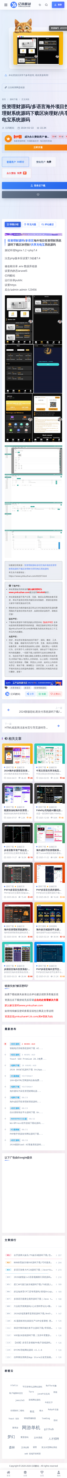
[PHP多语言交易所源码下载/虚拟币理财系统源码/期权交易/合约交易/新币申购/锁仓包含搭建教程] (49, 873)
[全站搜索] (46, 5)
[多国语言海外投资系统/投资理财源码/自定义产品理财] (17, 952)
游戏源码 (53, 926)
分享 (32, 694)
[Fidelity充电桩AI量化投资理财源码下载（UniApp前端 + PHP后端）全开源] (49, 793)
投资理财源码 (16, 240)
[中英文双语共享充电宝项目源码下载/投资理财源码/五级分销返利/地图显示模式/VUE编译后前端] (49, 753)
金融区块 (21, 767)
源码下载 (14, 99)
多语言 (29, 240)
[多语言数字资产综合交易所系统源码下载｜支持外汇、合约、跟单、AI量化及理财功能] (17, 833)
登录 (60, 5)
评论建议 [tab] (49, 224)
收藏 (44, 694)
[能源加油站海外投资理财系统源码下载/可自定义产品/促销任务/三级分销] (17, 793)
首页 (4, 99)
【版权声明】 (48, 622)
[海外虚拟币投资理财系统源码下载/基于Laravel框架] (49, 833)
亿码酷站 (15, 694)
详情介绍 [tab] (14, 224)
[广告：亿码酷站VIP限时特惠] (33, 234)
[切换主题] (40, 5)
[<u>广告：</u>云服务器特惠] (33, 682)
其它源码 (42, 926)
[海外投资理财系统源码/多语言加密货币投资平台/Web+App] (17, 912)
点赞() (56, 694)
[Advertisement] (33, 1196)
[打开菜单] (6, 5)
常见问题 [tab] (31, 224)
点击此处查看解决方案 (46, 999)
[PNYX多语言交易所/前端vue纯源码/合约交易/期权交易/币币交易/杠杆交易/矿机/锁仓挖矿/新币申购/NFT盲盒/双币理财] (17, 873)
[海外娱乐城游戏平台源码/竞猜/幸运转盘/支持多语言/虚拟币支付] (49, 912)
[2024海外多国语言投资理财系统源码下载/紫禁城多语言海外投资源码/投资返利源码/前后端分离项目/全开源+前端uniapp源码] (17, 753)
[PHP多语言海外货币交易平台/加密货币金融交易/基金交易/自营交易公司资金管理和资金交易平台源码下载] (49, 952)
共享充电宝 (38, 244)
